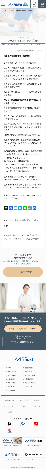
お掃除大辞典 (29, 379)
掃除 (16, 220)
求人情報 (9, 412)
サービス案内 (12, 375)
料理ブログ (11, 386)
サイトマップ (36, 406)
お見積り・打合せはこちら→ (23, 342)
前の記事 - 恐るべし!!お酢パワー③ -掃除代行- (14, 237)
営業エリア (28, 371)
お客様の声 (11, 379)
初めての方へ (12, 371)
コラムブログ (29, 386)
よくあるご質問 (30, 375)
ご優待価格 (11, 390)
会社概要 (36, 400)
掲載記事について (10, 400)
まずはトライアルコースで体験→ (23, 329)
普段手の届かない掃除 (29, 220)
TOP (9, 368)
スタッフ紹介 (12, 383)
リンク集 (23, 406)
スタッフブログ (30, 383)
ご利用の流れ (29, 368)
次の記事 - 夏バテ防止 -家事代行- (33, 237)
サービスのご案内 (23, 272)
